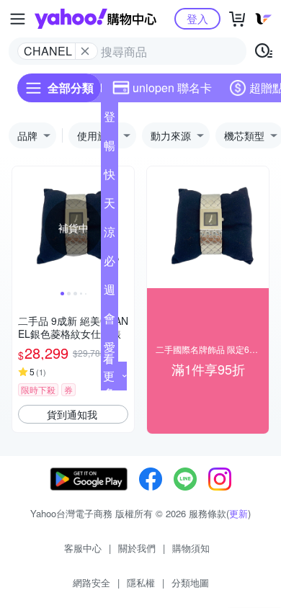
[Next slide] (124, 228)
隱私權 (141, 582)
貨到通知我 (72, 414)
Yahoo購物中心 (95, 19)
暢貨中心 (109, 148)
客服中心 (83, 548)
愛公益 (109, 350)
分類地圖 (190, 582)
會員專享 (109, 321)
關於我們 (137, 548)
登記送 (109, 119)
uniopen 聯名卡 (172, 87)
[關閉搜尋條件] (85, 51)
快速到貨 (109, 177)
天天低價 (109, 206)
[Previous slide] (21, 228)
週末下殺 (109, 292)
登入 (197, 18)
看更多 (109, 375)
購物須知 (191, 548)
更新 (238, 513)
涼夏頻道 (109, 234)
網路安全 (91, 582)
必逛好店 (109, 263)
